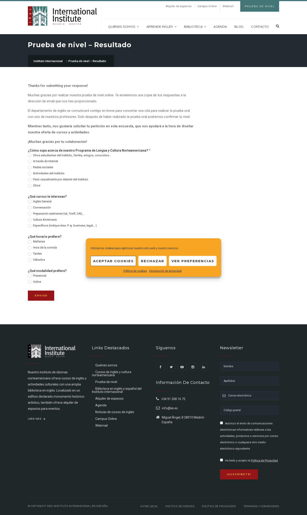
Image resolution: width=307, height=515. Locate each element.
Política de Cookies (179, 506)
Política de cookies (135, 271)
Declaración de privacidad (165, 271)
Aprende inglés (160, 26)
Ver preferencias (192, 261)
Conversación (41, 207)
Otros (36, 185)
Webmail (228, 6)
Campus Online (207, 6)
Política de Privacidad (264, 460)
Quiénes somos (121, 26)
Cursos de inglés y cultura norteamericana (111, 373)
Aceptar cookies (113, 261)
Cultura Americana (44, 219)
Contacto (260, 26)
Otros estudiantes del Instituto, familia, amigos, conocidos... (71, 155)
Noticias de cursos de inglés (114, 412)
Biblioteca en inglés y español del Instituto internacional (117, 390)
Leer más (35, 418)
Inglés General (41, 201)
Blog (238, 26)
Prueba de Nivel (260, 6)
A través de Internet (45, 161)
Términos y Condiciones (261, 506)
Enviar (41, 295)
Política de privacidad (219, 506)
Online (36, 281)
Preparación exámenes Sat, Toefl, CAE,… (58, 213)
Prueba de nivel (106, 382)
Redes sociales (42, 167)
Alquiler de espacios (178, 6)
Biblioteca (193, 26)
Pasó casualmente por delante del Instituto (60, 179)
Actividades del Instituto (48, 173)
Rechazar (152, 261)
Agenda (220, 26)
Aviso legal (149, 506)
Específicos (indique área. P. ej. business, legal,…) (64, 225)
